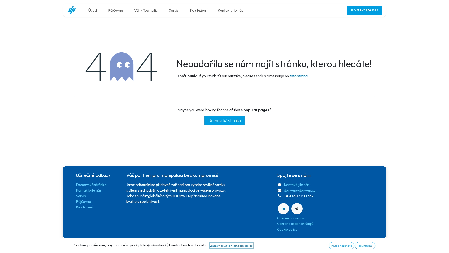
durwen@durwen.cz (300, 190)
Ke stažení (84, 207)
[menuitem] (92, 10)
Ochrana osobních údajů (295, 224)
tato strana (299, 76)
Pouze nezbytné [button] (341, 245)
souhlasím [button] (365, 245)
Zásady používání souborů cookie (231, 245)
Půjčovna (83, 201)
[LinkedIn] (283, 208)
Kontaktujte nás (364, 10)
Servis (81, 195)
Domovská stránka (224, 121)
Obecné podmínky (290, 218)
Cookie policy (287, 229)
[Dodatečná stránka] (297, 208)
